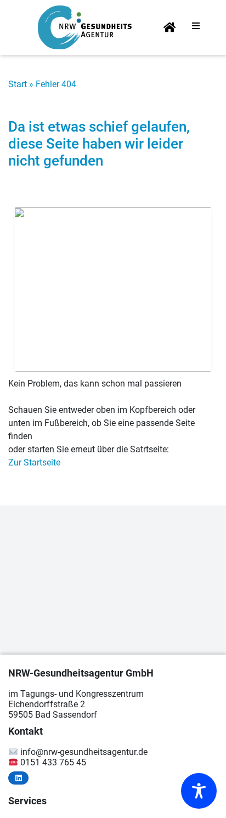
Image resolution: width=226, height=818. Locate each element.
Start (17, 84)
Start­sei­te (169, 28)
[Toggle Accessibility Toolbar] (199, 791)
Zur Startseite (34, 462)
